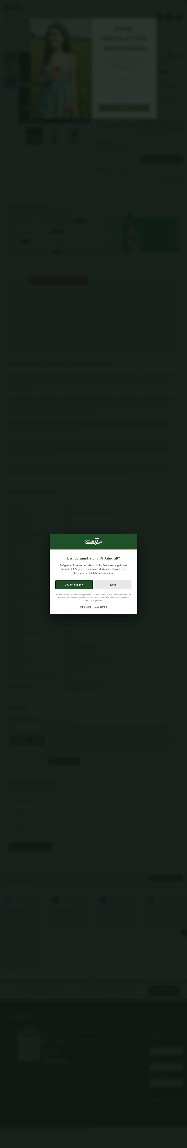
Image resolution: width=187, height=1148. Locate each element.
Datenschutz (101, 607)
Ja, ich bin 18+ (74, 584)
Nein (113, 584)
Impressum (85, 607)
